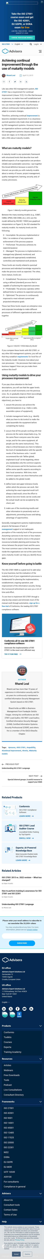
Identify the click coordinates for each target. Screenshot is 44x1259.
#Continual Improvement (11, 751)
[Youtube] (24, 1009)
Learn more (24, 816)
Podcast (8, 1085)
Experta (7, 1047)
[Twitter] (11, 1009)
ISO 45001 (9, 1127)
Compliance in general (14, 1186)
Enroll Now (25, 838)
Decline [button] (27, 1254)
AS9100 (7, 1177)
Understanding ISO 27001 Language (16, 768)
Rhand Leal (10, 75)
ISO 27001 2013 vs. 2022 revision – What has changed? (22, 878)
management (7, 529)
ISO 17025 (9, 1137)
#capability (31, 747)
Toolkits (7, 1037)
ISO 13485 (9, 1132)
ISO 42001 (9, 1113)
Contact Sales (10, 1209)
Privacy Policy (19, 1240)
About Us (8, 1200)
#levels (25, 751)
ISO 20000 (9, 1142)
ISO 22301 (9, 1147)
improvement (32, 116)
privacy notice (32, 930)
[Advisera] (9, 51)
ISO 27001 (9, 1108)
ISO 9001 (8, 1118)
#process (11, 747)
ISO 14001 (9, 1123)
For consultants (11, 1181)
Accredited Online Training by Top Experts (29, 833)
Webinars (8, 1070)
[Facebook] (18, 1009)
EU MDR (8, 1167)
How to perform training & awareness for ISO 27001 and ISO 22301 (22, 892)
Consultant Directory (14, 1095)
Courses (8, 1042)
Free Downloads (12, 1075)
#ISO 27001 (21, 747)
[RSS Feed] (31, 1009)
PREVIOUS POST (12, 764)
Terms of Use (10, 1214)
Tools (6, 1080)
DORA (7, 1157)
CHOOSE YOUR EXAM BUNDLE (22, 38)
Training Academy (12, 1052)
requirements (22, 357)
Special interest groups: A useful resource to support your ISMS (25, 781)
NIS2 (6, 1152)
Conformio (9, 1032)
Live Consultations (13, 1090)
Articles (7, 1065)
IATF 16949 (9, 1172)
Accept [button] (16, 1254)
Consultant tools (12, 1205)
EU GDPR (8, 1162)
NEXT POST (33, 776)
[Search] (30, 44)
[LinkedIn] (4, 1009)
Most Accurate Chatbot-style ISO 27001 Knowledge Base (27, 855)
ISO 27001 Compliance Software (27, 811)
